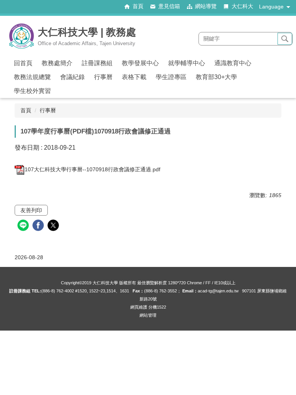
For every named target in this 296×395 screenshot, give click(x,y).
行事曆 (103, 77)
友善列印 (31, 210)
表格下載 (134, 77)
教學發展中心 (140, 63)
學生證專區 (171, 77)
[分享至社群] (24, 226)
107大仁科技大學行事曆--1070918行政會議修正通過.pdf (92, 169)
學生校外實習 (32, 91)
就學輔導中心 (186, 63)
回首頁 (23, 63)
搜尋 (285, 39)
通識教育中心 (232, 63)
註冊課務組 (97, 63)
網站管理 (148, 315)
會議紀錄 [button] (72, 77)
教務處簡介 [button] (57, 63)
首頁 (25, 110)
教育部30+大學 (216, 77)
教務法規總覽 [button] (32, 77)
